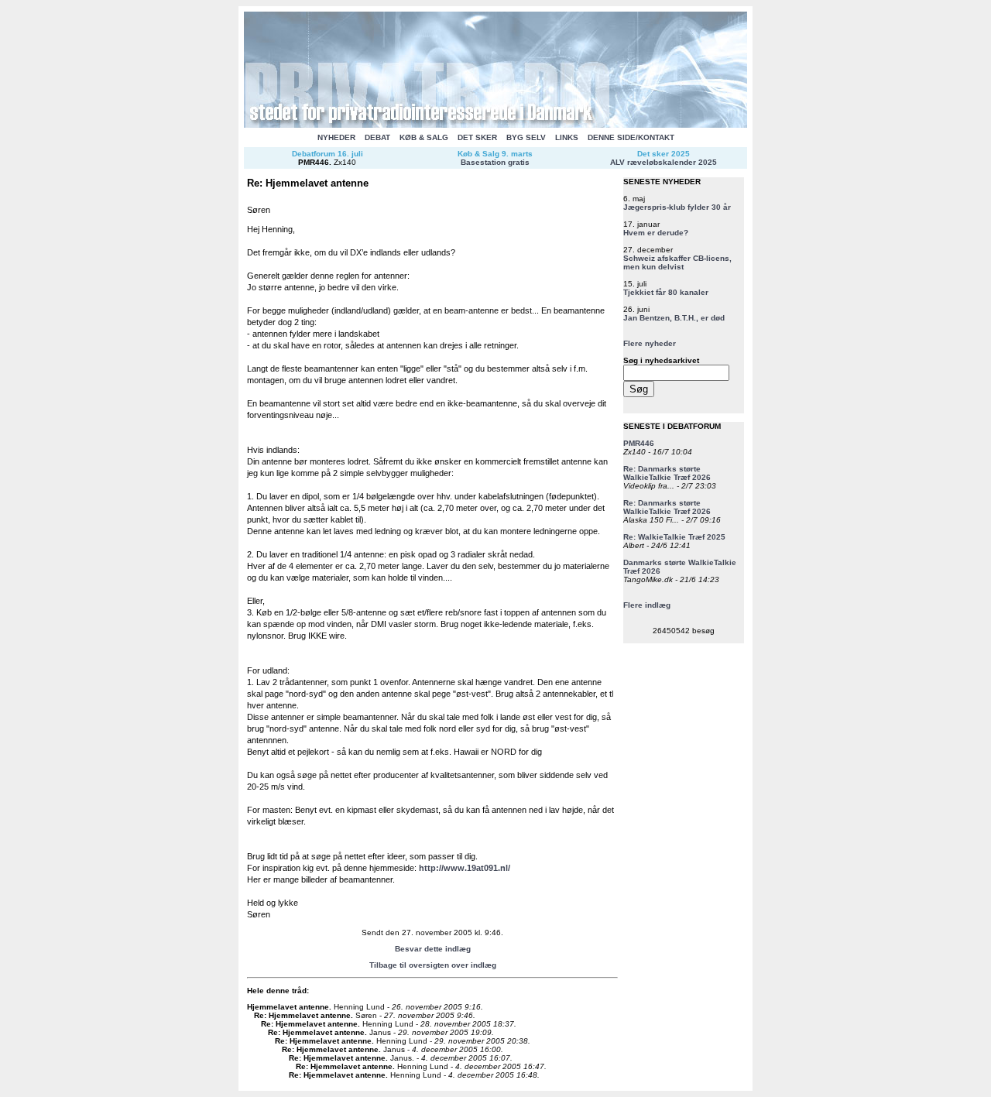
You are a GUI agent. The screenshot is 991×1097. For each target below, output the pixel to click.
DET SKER (477, 137)
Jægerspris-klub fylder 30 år (677, 207)
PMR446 (313, 162)
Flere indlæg (646, 605)
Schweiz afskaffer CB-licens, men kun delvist (677, 262)
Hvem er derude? (655, 232)
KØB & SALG (423, 137)
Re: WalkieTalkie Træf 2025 (674, 537)
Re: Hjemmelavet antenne (302, 1015)
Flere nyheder (649, 343)
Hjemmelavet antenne (288, 1007)
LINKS (566, 137)
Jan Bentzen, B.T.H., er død (674, 318)
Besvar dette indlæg (433, 948)
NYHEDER (336, 137)
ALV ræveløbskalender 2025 (663, 162)
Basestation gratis (495, 162)
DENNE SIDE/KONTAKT (631, 137)
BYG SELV (526, 137)
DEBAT (377, 137)
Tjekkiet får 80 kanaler (665, 292)
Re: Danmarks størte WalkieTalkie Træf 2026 (667, 473)
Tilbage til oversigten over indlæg (432, 965)
